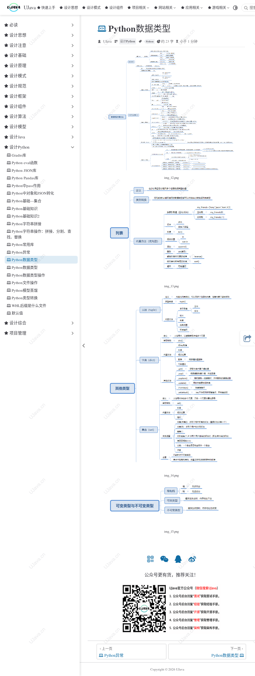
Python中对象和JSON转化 (33, 193)
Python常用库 (23, 244)
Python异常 (21, 252)
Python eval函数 (25, 162)
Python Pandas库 (25, 177)
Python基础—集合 (26, 200)
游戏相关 (219, 8)
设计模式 (94, 7)
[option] (150, 559)
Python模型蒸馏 (25, 290)
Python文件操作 (25, 282)
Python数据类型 (25, 259)
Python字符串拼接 (26, 223)
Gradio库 (19, 155)
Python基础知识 (25, 208)
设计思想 (71, 7)
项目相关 (139, 8)
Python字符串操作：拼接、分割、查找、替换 (39, 234)
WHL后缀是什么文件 (29, 305)
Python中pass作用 (26, 185)
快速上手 (48, 7)
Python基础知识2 (26, 215)
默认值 (17, 312)
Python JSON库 (24, 170)
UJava (107, 41)
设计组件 (116, 7)
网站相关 (166, 8)
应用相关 (192, 8)
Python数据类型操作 (28, 275)
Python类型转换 (25, 297)
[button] (150, 559)
